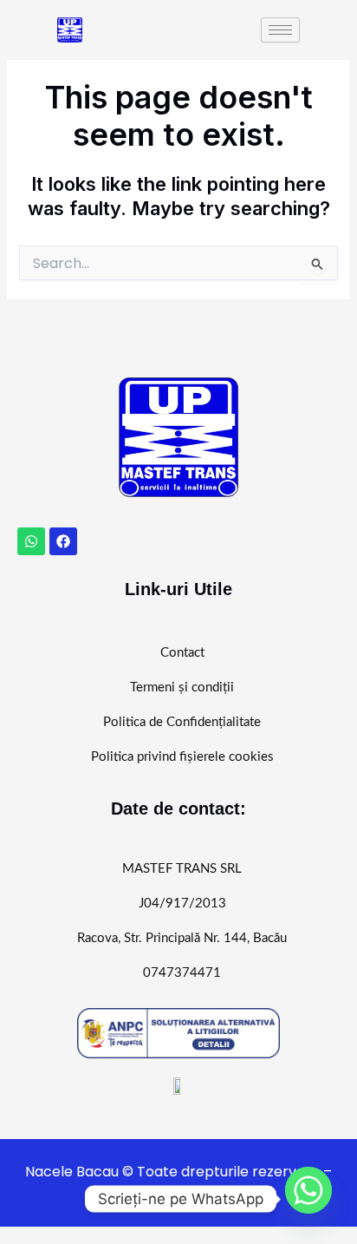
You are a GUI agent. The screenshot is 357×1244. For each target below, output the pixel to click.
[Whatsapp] (308, 1198)
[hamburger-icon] (280, 30)
